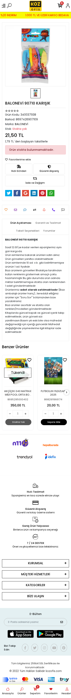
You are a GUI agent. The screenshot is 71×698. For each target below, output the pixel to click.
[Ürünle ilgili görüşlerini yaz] (25, 209)
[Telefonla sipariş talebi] (54, 209)
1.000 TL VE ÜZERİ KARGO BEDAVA (47, 15)
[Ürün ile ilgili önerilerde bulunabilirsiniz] (64, 209)
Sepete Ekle (53, 422)
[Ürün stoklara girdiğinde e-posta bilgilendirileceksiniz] (45, 209)
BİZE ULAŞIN (35, 596)
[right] (66, 392)
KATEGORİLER (35, 585)
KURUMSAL (35, 563)
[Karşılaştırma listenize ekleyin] (35, 209)
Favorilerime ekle (19, 159)
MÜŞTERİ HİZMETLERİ (35, 574)
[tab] (20, 223)
